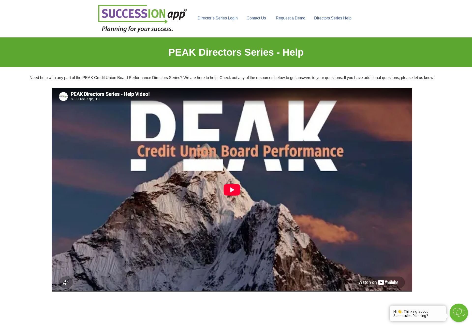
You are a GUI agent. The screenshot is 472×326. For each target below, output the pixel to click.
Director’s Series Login (218, 18)
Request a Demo (292, 18)
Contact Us (256, 18)
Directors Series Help (333, 18)
